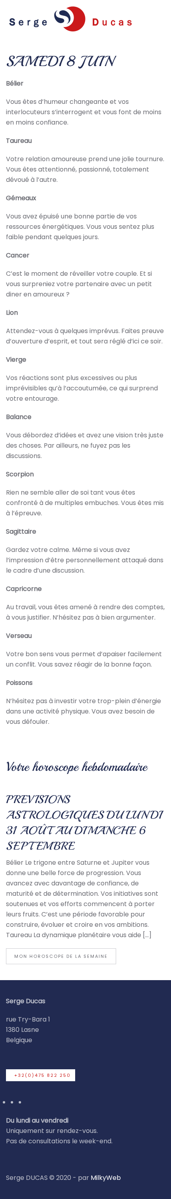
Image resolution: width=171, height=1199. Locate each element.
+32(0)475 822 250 (42, 1075)
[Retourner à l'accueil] (69, 18)
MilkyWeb (106, 1177)
